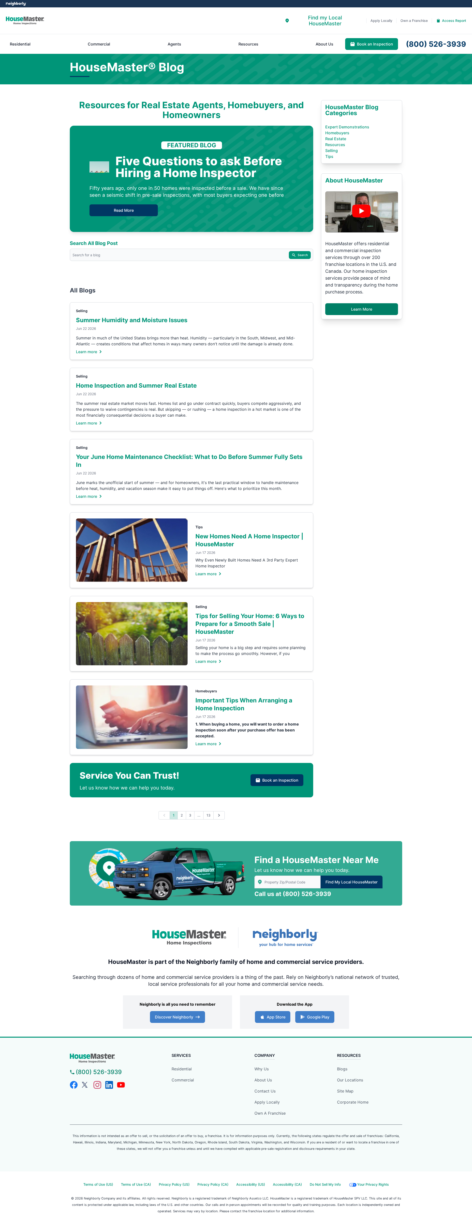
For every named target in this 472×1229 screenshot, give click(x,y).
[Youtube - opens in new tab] (121, 1085)
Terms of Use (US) (98, 1184)
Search (303, 255)
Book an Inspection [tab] (375, 44)
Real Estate (335, 138)
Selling (82, 311)
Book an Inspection (280, 780)
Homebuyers (206, 691)
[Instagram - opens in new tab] (97, 1085)
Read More (124, 210)
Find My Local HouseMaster (351, 882)
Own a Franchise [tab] (414, 20)
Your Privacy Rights (373, 1184)
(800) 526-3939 (307, 893)
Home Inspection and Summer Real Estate (136, 385)
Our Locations (350, 1079)
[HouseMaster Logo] (189, 938)
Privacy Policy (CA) (212, 1184)
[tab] (321, 21)
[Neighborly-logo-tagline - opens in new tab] (285, 937)
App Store (276, 1017)
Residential (182, 1068)
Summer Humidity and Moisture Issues (131, 320)
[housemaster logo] (112, 1058)
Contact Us (265, 1091)
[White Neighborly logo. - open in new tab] (16, 4)
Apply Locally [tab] (381, 20)
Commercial (183, 1079)
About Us (263, 1079)
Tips (199, 527)
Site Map (345, 1091)
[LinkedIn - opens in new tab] (109, 1085)
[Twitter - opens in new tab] (85, 1085)
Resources (335, 144)
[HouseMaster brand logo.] (25, 20)
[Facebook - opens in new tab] (74, 1085)
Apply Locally (267, 1102)
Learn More (361, 309)
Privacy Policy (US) (174, 1184)
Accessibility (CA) (287, 1184)
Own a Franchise (270, 1113)
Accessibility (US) (250, 1184)
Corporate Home (353, 1102)
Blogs (342, 1068)
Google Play (318, 1017)
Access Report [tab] (454, 20)
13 (208, 815)
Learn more (86, 351)
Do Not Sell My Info (325, 1184)
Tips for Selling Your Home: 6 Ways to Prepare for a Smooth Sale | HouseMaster (249, 623)
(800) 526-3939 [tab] (436, 44)
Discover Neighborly (174, 1017)
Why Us (261, 1068)
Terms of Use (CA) (136, 1184)
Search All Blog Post (94, 243)
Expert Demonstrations (347, 126)
